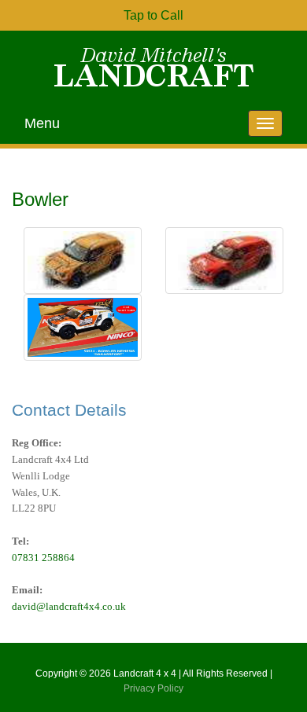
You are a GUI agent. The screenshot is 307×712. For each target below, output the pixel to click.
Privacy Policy (153, 688)
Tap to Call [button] (153, 15)
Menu (42, 123)
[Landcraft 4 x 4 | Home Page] (153, 66)
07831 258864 (43, 557)
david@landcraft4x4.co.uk (69, 606)
